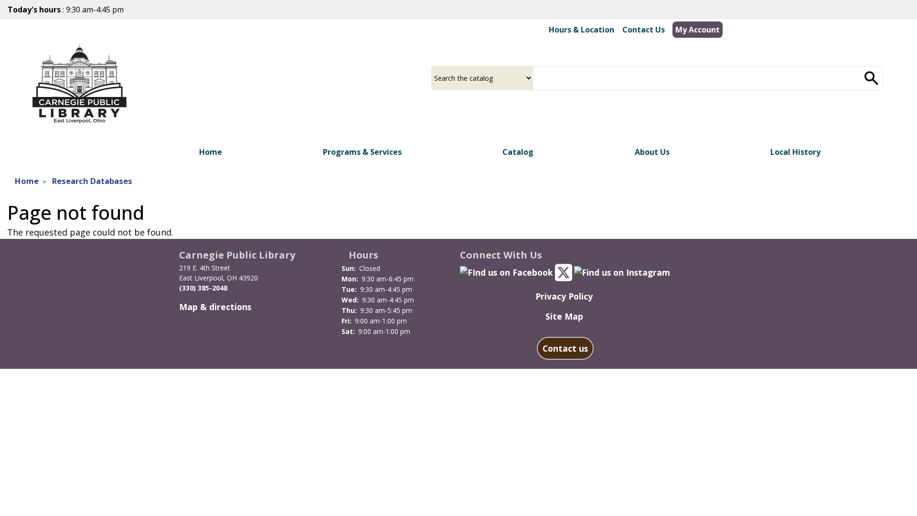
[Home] (79, 84)
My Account (697, 29)
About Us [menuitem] (652, 152)
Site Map (564, 316)
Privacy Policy (564, 296)
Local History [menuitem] (795, 152)
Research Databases (92, 180)
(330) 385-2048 (203, 287)
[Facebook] (506, 271)
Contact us (565, 348)
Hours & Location (581, 29)
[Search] (871, 78)
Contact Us (643, 29)
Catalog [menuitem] (517, 152)
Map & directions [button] (215, 306)
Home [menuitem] (210, 152)
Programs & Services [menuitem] (362, 152)
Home (27, 180)
